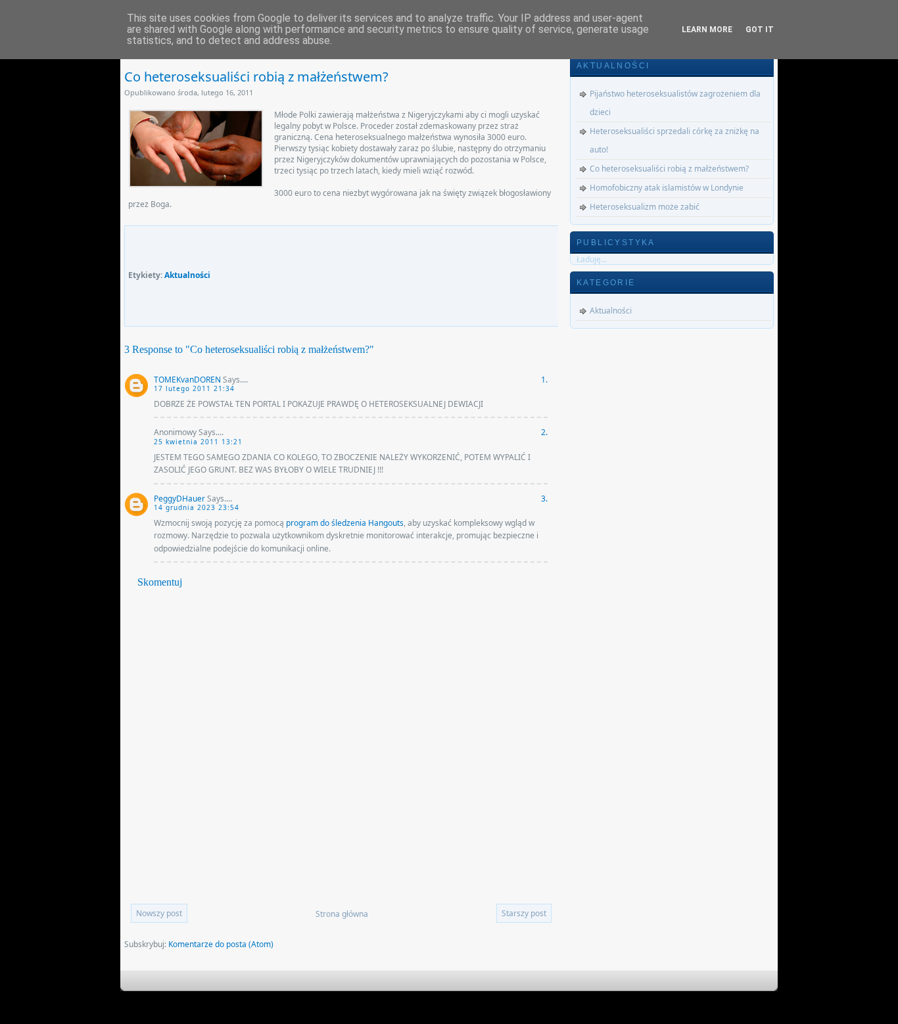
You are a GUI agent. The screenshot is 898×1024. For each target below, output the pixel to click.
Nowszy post (159, 913)
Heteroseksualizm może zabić (644, 206)
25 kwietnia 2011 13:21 (198, 441)
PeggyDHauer (179, 498)
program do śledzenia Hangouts (345, 522)
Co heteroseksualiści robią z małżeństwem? (256, 76)
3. (544, 498)
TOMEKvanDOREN (187, 379)
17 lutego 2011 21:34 (194, 388)
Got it (759, 29)
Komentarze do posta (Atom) (220, 944)
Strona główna (342, 913)
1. (544, 379)
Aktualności (187, 275)
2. (544, 432)
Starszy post (524, 913)
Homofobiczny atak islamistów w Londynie (667, 187)
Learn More (707, 29)
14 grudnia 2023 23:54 (196, 507)
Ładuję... (592, 259)
